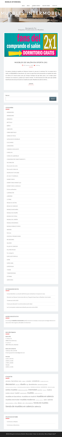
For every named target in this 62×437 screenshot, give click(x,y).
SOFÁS (8, 259)
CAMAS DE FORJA (11, 136)
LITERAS (9, 199)
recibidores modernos (39, 399)
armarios (8, 381)
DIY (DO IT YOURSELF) (12, 176)
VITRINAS (9, 276)
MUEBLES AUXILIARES (12, 209)
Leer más (31, 83)
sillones (20, 403)
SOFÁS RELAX (10, 266)
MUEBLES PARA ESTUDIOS (13, 226)
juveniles (40, 390)
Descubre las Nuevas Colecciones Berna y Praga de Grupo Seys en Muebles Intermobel (29, 297)
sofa (23, 403)
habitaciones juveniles (23, 390)
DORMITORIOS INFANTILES (14, 182)
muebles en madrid (29, 396)
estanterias (44, 387)
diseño (23, 384)
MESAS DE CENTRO (12, 202)
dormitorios (33, 384)
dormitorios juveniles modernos (23, 387)
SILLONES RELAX (11, 249)
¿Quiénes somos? (36, 5)
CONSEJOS (9, 152)
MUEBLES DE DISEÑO (12, 213)
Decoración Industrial (12, 169)
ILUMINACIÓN (10, 192)
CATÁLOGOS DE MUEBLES (13, 139)
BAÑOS (9, 125)
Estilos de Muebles (11, 189)
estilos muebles (11, 390)
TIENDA (9, 270)
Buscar (7, 95)
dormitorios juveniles (42, 384)
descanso (18, 384)
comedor (28, 381)
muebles (30, 393)
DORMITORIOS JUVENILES (14, 186)
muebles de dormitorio (38, 393)
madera (49, 390)
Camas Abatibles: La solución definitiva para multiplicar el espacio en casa (26, 294)
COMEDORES (10, 146)
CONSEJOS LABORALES (13, 156)
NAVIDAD (9, 229)
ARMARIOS (9, 119)
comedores (36, 381)
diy (27, 384)
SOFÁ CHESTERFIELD (12, 256)
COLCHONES (10, 142)
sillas (15, 403)
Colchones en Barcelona (13, 425)
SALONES (9, 243)
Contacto (54, 5)
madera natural (10, 393)
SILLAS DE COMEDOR (12, 246)
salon (45, 400)
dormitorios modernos (35, 387)
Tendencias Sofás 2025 (12, 300)
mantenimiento (23, 393)
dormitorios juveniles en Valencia (11, 387)
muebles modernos (27, 399)
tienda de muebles (40, 403)
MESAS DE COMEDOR (12, 206)
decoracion (10, 384)
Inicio (23, 5)
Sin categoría (10, 253)
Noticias (9, 233)
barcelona (14, 381)
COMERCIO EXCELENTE (13, 149)
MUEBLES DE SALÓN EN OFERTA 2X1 (31, 62)
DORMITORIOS (11, 179)
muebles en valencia (45, 396)
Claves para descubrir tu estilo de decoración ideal (19, 304)
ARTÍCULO (9, 122)
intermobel (32, 389)
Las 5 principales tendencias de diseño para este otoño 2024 (22, 307)
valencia (37, 406)
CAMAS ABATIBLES (11, 132)
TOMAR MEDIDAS (11, 273)
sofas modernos (29, 403)
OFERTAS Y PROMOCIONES (14, 236)
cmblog (37, 65)
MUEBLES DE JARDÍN (12, 219)
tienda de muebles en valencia (20, 406)
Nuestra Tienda (46, 5)
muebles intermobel (13, 400)
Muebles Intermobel (13, 2)
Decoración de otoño (12, 166)
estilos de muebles (51, 387)
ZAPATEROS (10, 280)
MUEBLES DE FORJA (12, 216)
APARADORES (10, 112)
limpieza (44, 390)
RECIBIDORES (10, 239)
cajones (23, 381)
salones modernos (10, 403)
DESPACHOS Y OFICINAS (13, 172)
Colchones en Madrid (12, 421)
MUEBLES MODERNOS (12, 223)
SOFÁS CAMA (10, 263)
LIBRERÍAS (9, 196)
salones (50, 400)
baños (20, 381)
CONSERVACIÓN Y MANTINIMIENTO (16, 159)
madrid (17, 393)
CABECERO (10, 129)
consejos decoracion (44, 381)
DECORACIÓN (10, 162)
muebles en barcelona (13, 396)
